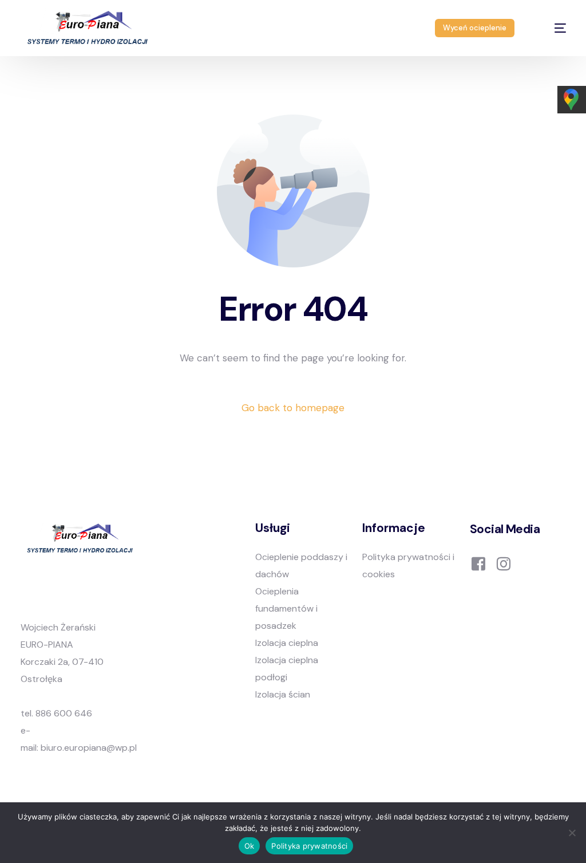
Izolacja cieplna (286, 643)
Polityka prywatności (309, 845)
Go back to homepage (293, 407)
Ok (249, 845)
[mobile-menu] (550, 28)
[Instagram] (503, 563)
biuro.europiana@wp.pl (89, 748)
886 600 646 (63, 713)
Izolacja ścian (282, 694)
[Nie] (571, 832)
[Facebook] (478, 563)
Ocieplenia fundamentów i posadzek (286, 608)
